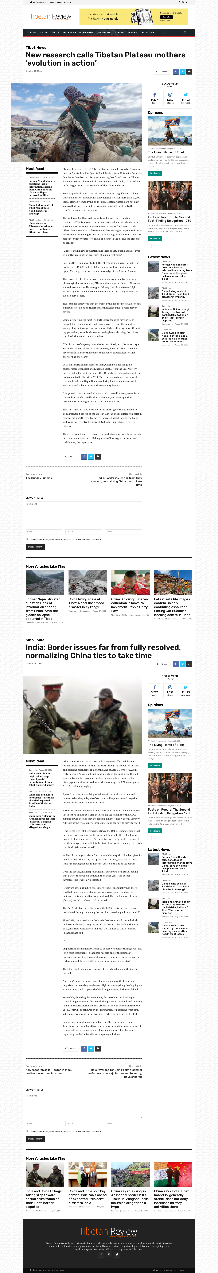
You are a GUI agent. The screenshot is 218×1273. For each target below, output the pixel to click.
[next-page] (154, 246)
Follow (170, 93)
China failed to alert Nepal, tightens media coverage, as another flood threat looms (175, 337)
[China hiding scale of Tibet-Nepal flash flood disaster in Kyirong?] (153, 293)
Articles (151, 148)
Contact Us (183, 1270)
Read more (155, 173)
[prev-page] (150, 246)
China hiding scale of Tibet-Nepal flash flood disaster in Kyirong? (41, 209)
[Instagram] (183, 2)
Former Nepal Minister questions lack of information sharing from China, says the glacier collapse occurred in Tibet (42, 188)
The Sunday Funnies (39, 478)
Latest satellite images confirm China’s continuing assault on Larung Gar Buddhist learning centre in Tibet (172, 607)
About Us (157, 1270)
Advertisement (170, 1270)
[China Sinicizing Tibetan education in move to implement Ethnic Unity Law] (130, 582)
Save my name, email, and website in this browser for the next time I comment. (65, 539)
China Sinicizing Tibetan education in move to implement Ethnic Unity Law (41, 228)
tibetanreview (161, 149)
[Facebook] (179, 2)
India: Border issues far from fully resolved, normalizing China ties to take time (116, 481)
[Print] (189, 72)
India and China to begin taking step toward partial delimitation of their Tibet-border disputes (176, 315)
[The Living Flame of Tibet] (170, 131)
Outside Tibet (167, 330)
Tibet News (36, 47)
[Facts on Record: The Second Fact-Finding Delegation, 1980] (170, 195)
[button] (184, 32)
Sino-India (166, 306)
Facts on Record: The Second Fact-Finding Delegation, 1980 (169, 219)
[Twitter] (186, 2)
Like (154, 93)
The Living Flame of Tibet (166, 152)
